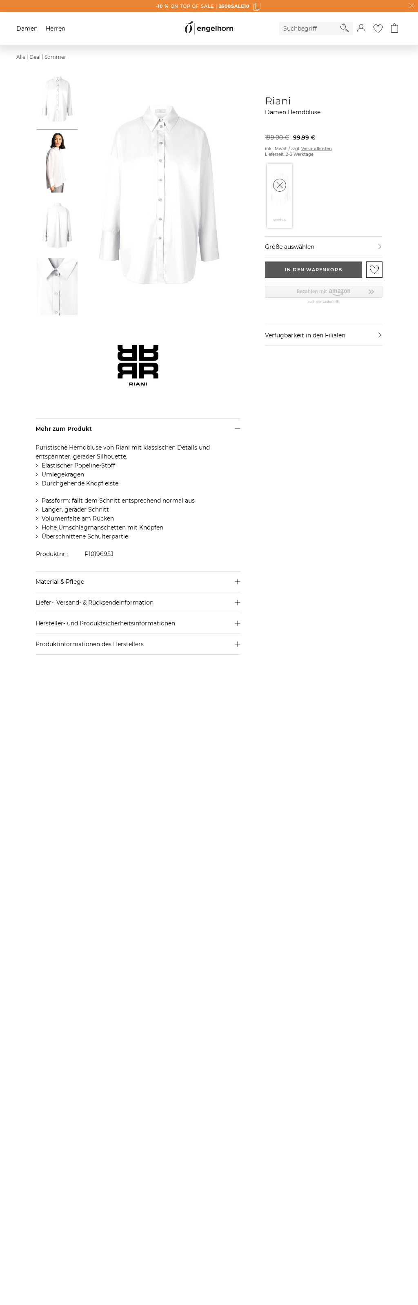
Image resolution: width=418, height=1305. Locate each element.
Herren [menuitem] (55, 28)
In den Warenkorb (313, 270)
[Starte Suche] (344, 28)
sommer (55, 57)
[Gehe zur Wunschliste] (378, 28)
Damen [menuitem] (27, 28)
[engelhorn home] (209, 28)
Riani (278, 101)
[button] (361, 28)
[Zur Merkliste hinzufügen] (374, 269)
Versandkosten (316, 148)
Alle (20, 57)
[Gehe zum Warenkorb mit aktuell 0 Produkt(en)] (394, 28)
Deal (34, 57)
